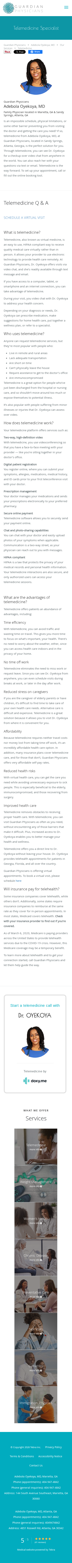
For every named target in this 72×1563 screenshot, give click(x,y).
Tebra (52, 1549)
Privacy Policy (53, 1447)
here (18, 880)
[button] (66, 7)
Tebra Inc (35, 1447)
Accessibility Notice (50, 1456)
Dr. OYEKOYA (35, 1015)
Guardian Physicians (15, 45)
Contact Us (36, 1465)
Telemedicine (25, 48)
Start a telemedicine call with (35, 1005)
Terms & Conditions (22, 1456)
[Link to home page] (30, 8)
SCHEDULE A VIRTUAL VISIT (24, 217)
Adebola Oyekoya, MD (43, 45)
